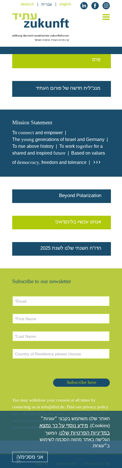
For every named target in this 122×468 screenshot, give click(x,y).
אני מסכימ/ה (29, 457)
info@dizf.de (52, 407)
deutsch (27, 4)
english (65, 4)
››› (96, 161)
